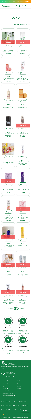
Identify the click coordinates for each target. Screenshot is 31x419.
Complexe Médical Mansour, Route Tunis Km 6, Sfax (11, 409)
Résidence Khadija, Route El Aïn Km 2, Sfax (9, 401)
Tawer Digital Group (24, 417)
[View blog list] (23, 6)
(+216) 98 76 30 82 (22, 401)
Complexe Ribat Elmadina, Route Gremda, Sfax (10, 405)
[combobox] (25, 24)
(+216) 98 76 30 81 (24, 405)
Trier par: (16, 24)
